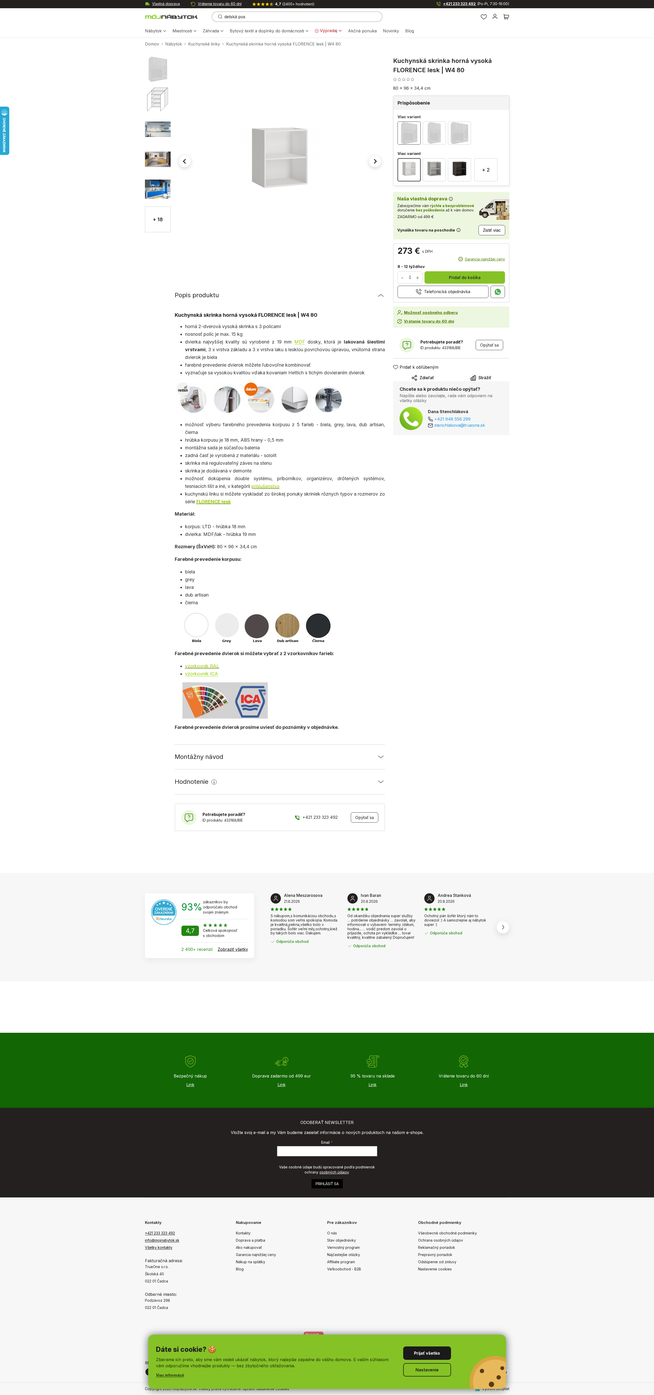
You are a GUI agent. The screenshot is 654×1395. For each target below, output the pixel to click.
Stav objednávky (341, 1240)
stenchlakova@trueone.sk (459, 425)
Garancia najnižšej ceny (485, 259)
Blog (240, 1269)
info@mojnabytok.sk (162, 1240)
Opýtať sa (364, 817)
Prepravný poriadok (435, 1254)
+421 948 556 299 (452, 419)
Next (503, 927)
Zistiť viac (492, 230)
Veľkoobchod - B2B (344, 1269)
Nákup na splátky (250, 1262)
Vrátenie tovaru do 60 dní (220, 4)
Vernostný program (343, 1247)
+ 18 (158, 219)
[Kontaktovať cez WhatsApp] (498, 292)
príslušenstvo (265, 486)
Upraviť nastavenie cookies (266, 1389)
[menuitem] (155, 31)
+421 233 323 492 (476, 4)
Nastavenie (427, 1369)
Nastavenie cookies (435, 1269)
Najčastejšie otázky (343, 1254)
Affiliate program (341, 1262)
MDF (299, 342)
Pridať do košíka (465, 277)
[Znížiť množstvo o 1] (402, 277)
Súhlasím (427, 1353)
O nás (332, 1233)
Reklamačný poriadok (436, 1247)
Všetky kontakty (158, 1247)
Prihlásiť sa (327, 1184)
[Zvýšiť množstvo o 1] (417, 277)
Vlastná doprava (166, 4)
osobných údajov (334, 1172)
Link (190, 1084)
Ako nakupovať (249, 1247)
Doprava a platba (250, 1240)
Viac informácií (170, 1375)
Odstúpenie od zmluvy (437, 1262)
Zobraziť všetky (233, 949)
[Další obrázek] (375, 161)
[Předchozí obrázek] (185, 161)
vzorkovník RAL (202, 666)
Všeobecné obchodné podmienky (447, 1233)
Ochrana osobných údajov (440, 1240)
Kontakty (243, 1233)
